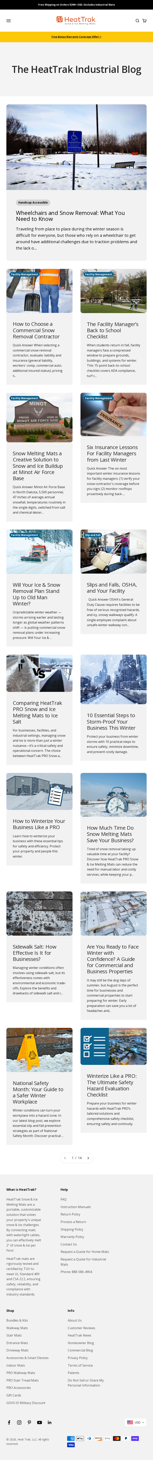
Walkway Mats (17, 1328)
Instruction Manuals (76, 1207)
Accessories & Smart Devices (27, 1358)
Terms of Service (80, 1365)
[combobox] (136, 1422)
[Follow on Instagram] (19, 1422)
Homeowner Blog (81, 1343)
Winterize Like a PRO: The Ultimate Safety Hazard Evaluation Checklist (112, 1085)
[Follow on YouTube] (39, 1422)
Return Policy (70, 1214)
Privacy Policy (78, 1358)
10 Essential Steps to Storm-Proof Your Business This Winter (111, 721)
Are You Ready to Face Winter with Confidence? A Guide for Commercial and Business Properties (113, 959)
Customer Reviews (81, 1328)
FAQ (64, 1199)
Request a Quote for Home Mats (85, 1251)
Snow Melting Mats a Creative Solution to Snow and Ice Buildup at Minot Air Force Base (38, 466)
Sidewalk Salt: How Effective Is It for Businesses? (34, 953)
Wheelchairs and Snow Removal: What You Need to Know (70, 216)
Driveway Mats (17, 1350)
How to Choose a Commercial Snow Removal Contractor (36, 330)
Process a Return (73, 1222)
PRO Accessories (18, 1388)
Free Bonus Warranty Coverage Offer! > (76, 36)
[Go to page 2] (88, 1158)
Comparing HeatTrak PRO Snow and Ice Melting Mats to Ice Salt (37, 712)
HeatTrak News (79, 1335)
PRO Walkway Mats (20, 1373)
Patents (73, 1373)
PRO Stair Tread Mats (22, 1380)
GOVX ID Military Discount (25, 1403)
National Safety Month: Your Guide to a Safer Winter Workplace (38, 1092)
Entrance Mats (17, 1343)
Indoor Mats (15, 1365)
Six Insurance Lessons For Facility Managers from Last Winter (112, 453)
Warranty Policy (72, 1237)
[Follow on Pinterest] (29, 1422)
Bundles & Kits (17, 1320)
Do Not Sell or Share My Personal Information (86, 1383)
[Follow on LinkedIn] (49, 1422)
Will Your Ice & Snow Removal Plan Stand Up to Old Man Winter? (36, 594)
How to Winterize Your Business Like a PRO (39, 824)
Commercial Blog (80, 1350)
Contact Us (69, 1244)
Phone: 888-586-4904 (76, 1272)
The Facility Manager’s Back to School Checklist (112, 330)
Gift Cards (13, 1395)
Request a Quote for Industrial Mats (83, 1262)
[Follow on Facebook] (9, 1422)
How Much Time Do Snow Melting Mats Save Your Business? (110, 834)
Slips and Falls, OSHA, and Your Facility (112, 587)
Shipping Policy (72, 1229)
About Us (75, 1320)
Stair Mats (14, 1335)
